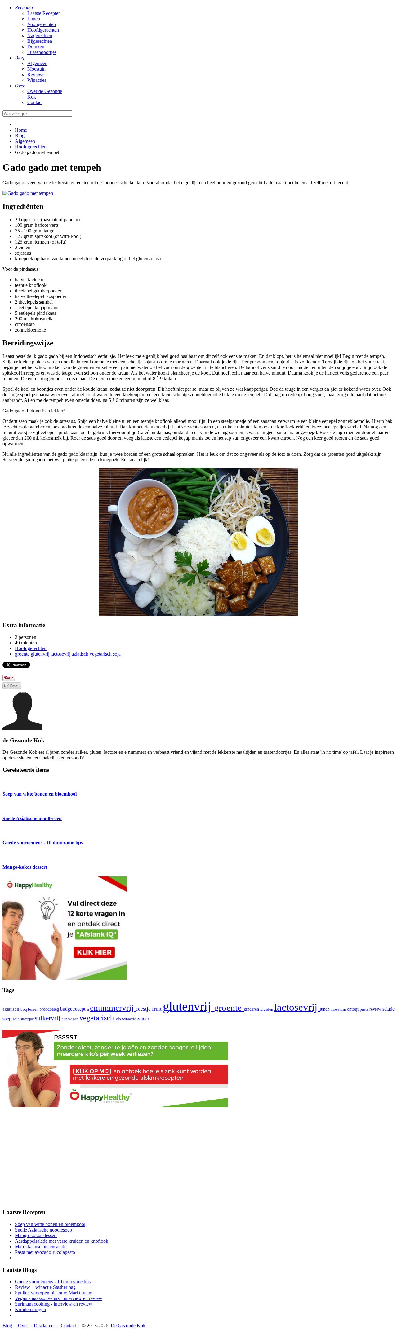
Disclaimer (44, 1325)
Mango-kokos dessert (36, 1235)
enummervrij (113, 1007)
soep (7, 1018)
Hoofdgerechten (43, 30)
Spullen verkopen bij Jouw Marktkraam (53, 1292)
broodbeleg (49, 1009)
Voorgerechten (41, 24)
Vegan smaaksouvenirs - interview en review (58, 1298)
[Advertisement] (198, 1159)
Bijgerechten (39, 41)
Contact (34, 102)
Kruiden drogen (30, 1309)
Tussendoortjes (41, 52)
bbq (24, 1009)
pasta (364, 1009)
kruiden (267, 1009)
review (375, 1009)
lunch (325, 1009)
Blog (7, 1325)
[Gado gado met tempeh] (27, 193)
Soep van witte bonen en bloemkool (50, 1224)
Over (23, 1325)
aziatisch (11, 1009)
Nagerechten (39, 35)
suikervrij (48, 1018)
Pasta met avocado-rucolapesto (45, 1252)
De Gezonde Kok (128, 1325)
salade (388, 1009)
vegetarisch (97, 1018)
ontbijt (353, 1009)
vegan (73, 1019)
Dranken (35, 46)
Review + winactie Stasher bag (45, 1287)
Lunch (33, 18)
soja (16, 1019)
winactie (129, 1019)
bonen (33, 1009)
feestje (144, 1009)
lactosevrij (297, 1007)
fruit (157, 1009)
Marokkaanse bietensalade (40, 1246)
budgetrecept (73, 1009)
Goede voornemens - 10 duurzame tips (53, 1281)
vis (119, 1018)
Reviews (35, 74)
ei (88, 1009)
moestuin (339, 1009)
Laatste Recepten (44, 13)
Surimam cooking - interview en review (53, 1304)
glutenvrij (188, 1006)
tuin (65, 1019)
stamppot (27, 1019)
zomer (143, 1018)
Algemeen (37, 63)
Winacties (36, 80)
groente (229, 1007)
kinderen (252, 1009)
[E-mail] (11, 687)
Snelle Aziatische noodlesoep (43, 1229)
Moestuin (36, 69)
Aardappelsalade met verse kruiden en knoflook (61, 1241)
